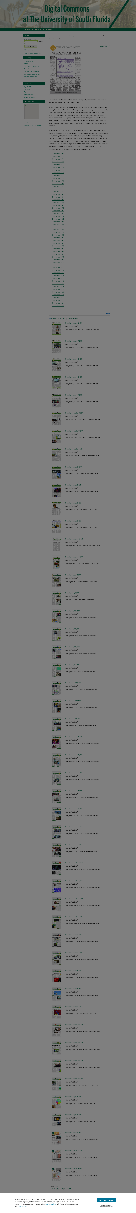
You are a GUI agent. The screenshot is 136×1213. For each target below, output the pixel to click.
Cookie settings (50, 1204)
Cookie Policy (22, 1206)
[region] (68, 1203)
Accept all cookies (106, 1200)
